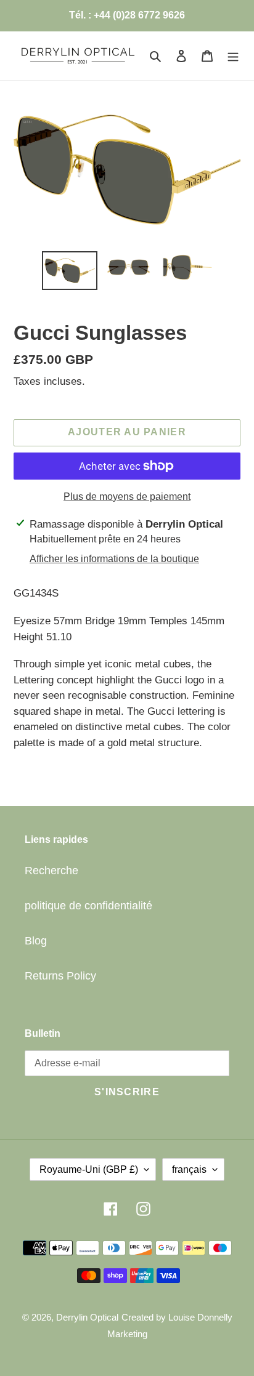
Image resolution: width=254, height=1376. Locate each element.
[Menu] (233, 55)
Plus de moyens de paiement (126, 496)
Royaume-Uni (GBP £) (88, 1169)
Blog (36, 941)
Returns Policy (60, 976)
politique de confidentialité (88, 905)
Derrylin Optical (87, 1317)
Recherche (51, 870)
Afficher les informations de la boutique (114, 558)
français (189, 1169)
